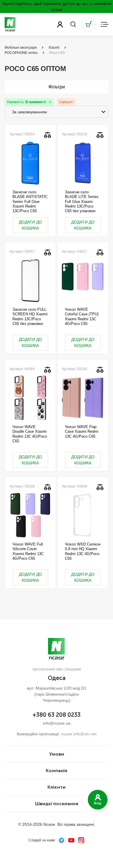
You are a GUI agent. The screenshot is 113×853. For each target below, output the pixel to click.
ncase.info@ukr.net (78, 734)
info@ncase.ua (56, 723)
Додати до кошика (30, 225)
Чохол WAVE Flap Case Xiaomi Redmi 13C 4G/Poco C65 (81, 432)
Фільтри (56, 86)
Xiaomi (53, 48)
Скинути (66, 102)
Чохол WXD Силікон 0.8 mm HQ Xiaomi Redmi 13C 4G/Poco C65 (83, 551)
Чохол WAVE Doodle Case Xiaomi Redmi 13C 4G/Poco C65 (29, 434)
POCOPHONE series (21, 53)
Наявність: (26, 102)
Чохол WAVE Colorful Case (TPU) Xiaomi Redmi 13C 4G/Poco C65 (82, 316)
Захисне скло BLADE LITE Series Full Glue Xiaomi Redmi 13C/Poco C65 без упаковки (82, 201)
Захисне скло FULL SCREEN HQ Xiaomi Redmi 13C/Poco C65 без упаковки (30, 316)
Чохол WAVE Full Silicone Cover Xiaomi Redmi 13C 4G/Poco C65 (28, 551)
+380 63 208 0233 (56, 714)
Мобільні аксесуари (21, 48)
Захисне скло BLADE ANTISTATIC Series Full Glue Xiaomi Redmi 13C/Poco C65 (30, 201)
